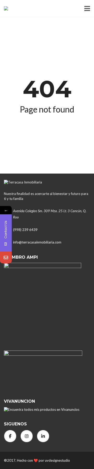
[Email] (6, 257)
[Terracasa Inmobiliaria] (4, 8)
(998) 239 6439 (25, 230)
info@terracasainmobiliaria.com (37, 242)
